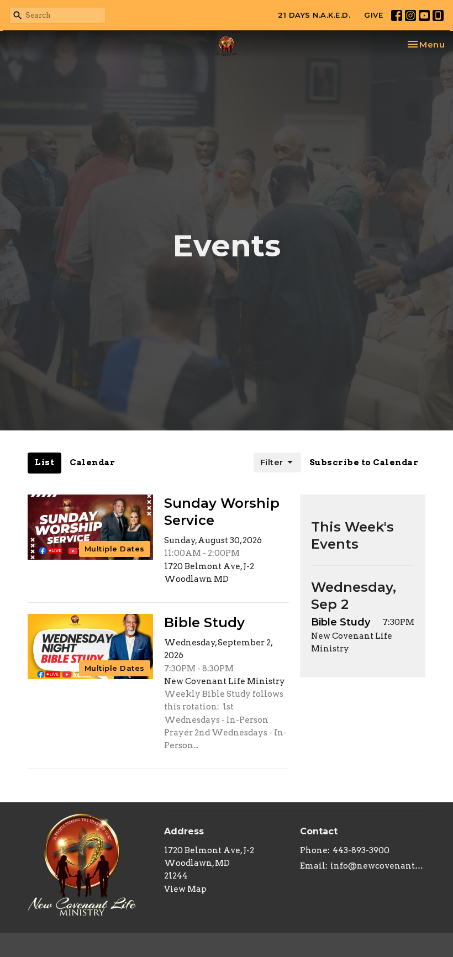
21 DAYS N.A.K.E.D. (314, 14)
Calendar (92, 462)
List (44, 462)
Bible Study (340, 622)
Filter (271, 462)
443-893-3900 (361, 850)
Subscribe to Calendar (364, 462)
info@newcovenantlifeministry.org (377, 866)
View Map (185, 889)
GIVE (373, 14)
